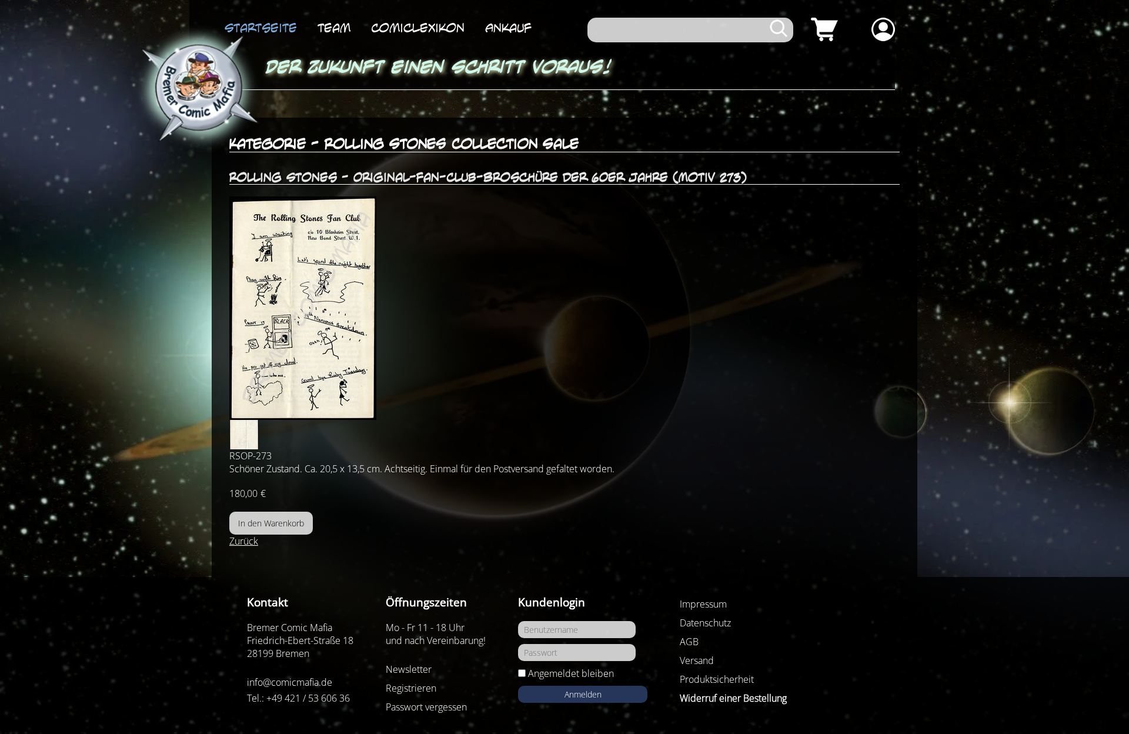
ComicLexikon (418, 28)
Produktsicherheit (717, 679)
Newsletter (409, 669)
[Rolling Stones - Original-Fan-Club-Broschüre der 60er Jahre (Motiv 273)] (564, 308)
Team (334, 28)
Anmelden (583, 694)
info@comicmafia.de (289, 682)
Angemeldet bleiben (571, 673)
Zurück (243, 541)
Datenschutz (705, 622)
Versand (697, 660)
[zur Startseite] (197, 89)
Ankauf (508, 28)
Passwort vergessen (426, 706)
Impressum (703, 604)
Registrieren (411, 688)
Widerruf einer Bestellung (733, 698)
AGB (689, 641)
